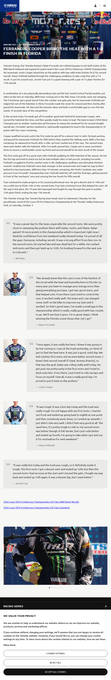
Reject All (55, 662)
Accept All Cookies (55, 671)
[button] (105, 6)
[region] (55, 645)
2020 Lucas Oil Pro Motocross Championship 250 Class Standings (36, 507)
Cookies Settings (55, 653)
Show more (9, 644)
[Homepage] (10, 5)
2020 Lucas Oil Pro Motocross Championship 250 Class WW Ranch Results (41, 501)
